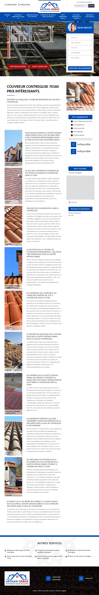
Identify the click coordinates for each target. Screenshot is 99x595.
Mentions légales (61, 591)
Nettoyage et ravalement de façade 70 (18, 16)
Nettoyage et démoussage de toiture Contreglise (18, 551)
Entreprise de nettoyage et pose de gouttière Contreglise (48, 551)
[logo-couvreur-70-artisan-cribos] (49, 6)
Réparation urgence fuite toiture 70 (32, 15)
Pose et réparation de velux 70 (63, 16)
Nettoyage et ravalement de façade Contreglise (79, 551)
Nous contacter (39, 67)
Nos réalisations (18, 67)
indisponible (12, 5)
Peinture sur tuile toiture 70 (89, 15)
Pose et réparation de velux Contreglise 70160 (19, 557)
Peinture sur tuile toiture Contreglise (79, 556)
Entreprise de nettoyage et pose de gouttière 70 (48, 15)
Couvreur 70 (7, 15)
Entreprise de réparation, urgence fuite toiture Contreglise (49, 557)
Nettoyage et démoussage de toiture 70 (76, 16)
